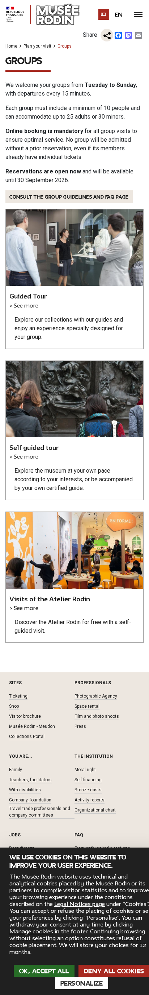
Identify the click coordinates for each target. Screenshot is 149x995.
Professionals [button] (92, 682)
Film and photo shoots (96, 716)
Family (15, 769)
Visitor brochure (25, 716)
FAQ (78, 834)
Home (11, 46)
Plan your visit (37, 46)
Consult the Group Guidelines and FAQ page (69, 197)
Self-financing (88, 779)
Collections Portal (26, 736)
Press (80, 726)
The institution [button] (93, 756)
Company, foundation (30, 799)
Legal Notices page (79, 904)
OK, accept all (44, 971)
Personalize (81, 983)
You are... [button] (20, 756)
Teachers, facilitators (30, 779)
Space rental (86, 706)
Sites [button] (15, 682)
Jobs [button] (15, 834)
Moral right (85, 769)
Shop (14, 706)
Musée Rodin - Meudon (32, 726)
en (119, 15)
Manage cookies (31, 931)
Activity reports (89, 799)
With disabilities (25, 789)
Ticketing (18, 696)
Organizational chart (95, 810)
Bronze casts (88, 789)
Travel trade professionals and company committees (39, 812)
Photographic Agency (95, 696)
